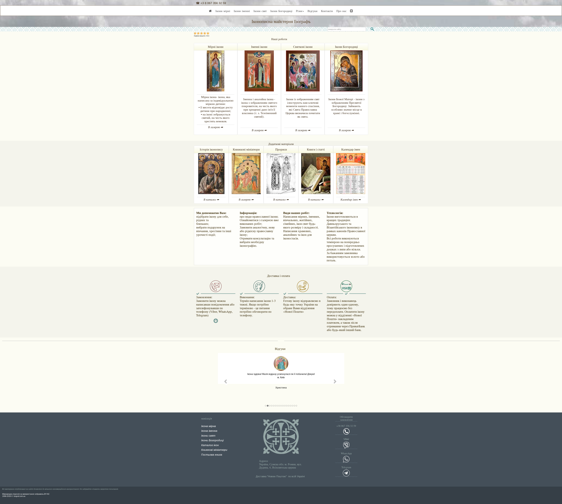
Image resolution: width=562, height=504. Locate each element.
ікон (216, 445)
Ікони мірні (222, 11)
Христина (281, 387)
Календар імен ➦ (351, 199)
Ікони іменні (242, 11)
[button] (226, 381)
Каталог (207, 445)
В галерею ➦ (215, 127)
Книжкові (207, 449)
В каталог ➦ (211, 199)
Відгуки (312, 11)
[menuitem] (210, 11)
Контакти (327, 11)
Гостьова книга (211, 454)
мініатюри (220, 449)
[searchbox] (347, 29)
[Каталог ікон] (213, 445)
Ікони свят (260, 11)
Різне (299, 11)
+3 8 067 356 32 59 (213, 3)
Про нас (341, 11)
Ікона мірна (208, 426)
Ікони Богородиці (281, 11)
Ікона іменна (209, 430)
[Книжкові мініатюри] (213, 449)
